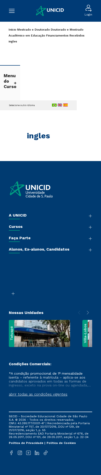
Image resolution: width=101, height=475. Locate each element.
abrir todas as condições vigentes (38, 394)
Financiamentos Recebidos (65, 35)
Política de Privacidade (26, 443)
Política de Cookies (61, 443)
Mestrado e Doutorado (33, 30)
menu (14, 10)
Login (88, 14)
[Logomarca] (50, 11)
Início (12, 30)
